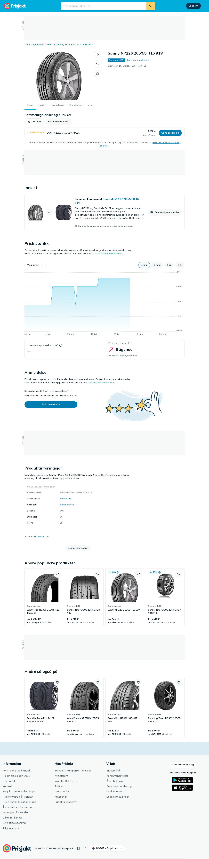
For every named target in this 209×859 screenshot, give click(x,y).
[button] (97, 54)
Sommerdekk (85, 44)
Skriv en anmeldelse (138, 59)
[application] (104, 303)
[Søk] (150, 6)
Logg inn (193, 5)
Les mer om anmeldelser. (101, 382)
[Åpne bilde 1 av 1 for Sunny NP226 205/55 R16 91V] (59, 75)
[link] (104, 212)
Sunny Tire (65, 498)
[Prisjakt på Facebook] (78, 848)
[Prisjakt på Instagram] (85, 848)
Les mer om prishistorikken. (108, 253)
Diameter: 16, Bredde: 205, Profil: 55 (127, 65)
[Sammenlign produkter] (97, 73)
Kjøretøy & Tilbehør (42, 44)
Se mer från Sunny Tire (36, 536)
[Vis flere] (27, 133)
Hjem (27, 44)
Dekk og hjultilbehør (66, 44)
